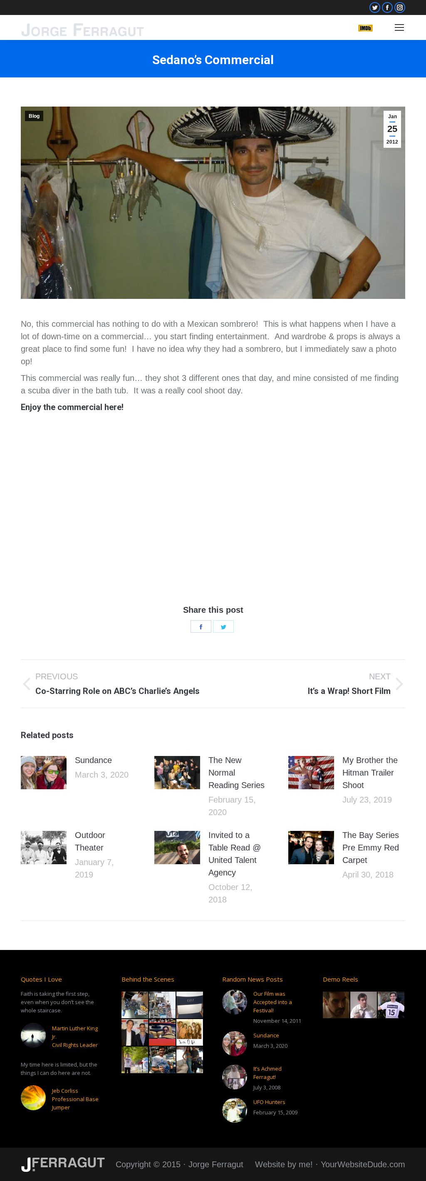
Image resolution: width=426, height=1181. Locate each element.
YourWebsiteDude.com (363, 1164)
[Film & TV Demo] (336, 1005)
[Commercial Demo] (364, 1005)
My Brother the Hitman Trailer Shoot (370, 773)
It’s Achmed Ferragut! (267, 1073)
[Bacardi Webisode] (162, 1033)
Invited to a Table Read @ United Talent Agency (234, 853)
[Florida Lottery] (190, 1060)
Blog (34, 116)
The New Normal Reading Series (236, 773)
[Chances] (135, 1005)
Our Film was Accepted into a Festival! (272, 1002)
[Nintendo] (190, 1033)
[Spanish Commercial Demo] (391, 1005)
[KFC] (162, 1005)
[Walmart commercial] (135, 1060)
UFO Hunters (269, 1102)
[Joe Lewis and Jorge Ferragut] (135, 1033)
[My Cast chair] (190, 1005)
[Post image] (44, 772)
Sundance (93, 760)
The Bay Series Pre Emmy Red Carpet (370, 847)
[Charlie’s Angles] (162, 1060)
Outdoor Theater (90, 841)
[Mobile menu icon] (399, 27)
